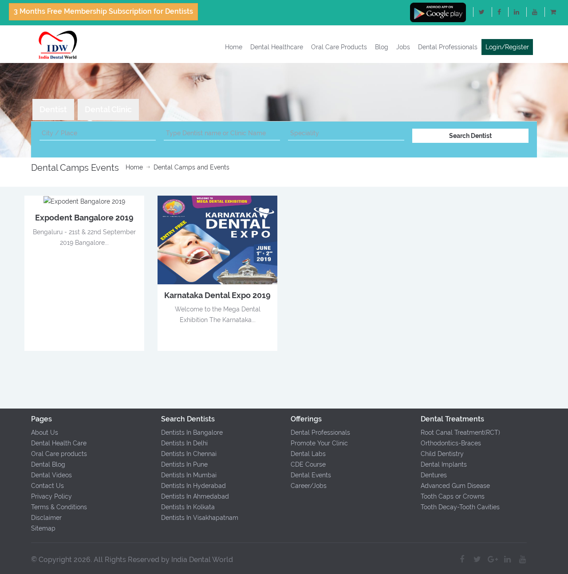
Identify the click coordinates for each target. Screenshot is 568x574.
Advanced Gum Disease (455, 485)
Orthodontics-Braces (451, 443)
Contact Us (47, 485)
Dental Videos (51, 475)
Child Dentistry (442, 453)
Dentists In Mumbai (189, 475)
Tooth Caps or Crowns (453, 496)
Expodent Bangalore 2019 (84, 217)
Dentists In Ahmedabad (195, 496)
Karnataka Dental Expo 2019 (217, 295)
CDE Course (308, 464)
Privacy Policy (51, 496)
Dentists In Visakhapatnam (199, 517)
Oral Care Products (339, 47)
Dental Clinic (108, 109)
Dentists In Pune (184, 464)
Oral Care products (59, 453)
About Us (44, 432)
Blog (381, 47)
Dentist (53, 109)
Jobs (403, 47)
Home (233, 47)
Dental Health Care (59, 443)
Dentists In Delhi (184, 443)
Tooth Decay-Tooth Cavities (460, 507)
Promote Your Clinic (319, 443)
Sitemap (43, 528)
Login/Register (507, 47)
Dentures (434, 475)
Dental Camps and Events (191, 167)
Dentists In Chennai (189, 453)
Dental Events (311, 475)
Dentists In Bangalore (192, 432)
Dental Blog (48, 464)
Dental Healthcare (276, 47)
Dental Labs (308, 453)
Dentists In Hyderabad (193, 485)
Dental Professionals (447, 47)
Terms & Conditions (59, 507)
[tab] (53, 110)
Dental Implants (444, 464)
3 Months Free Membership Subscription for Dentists (103, 11)
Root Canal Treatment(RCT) (460, 432)
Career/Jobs (309, 485)
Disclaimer (46, 517)
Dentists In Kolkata (188, 507)
